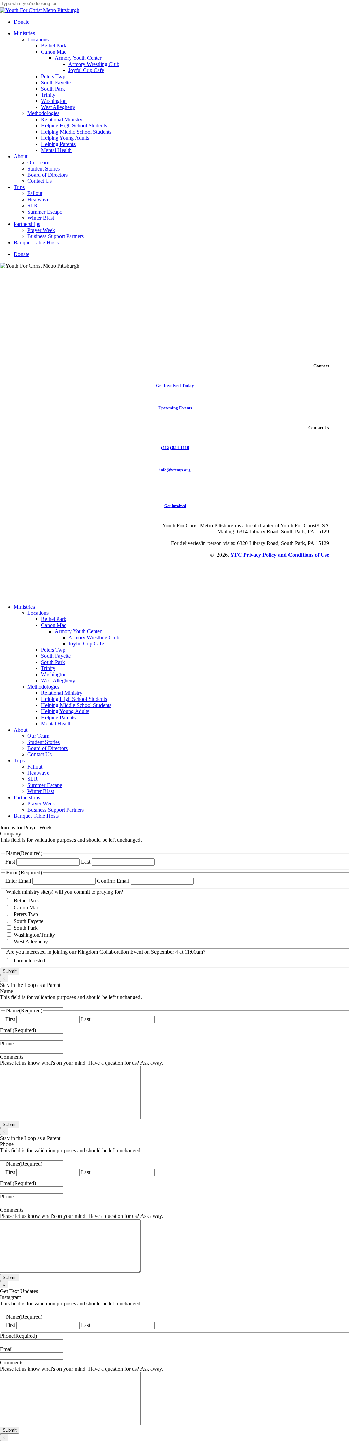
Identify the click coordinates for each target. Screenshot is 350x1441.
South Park (53, 662)
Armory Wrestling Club (93, 637)
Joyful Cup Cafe (86, 644)
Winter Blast (40, 791)
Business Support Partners (55, 810)
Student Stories (43, 742)
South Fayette (56, 656)
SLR (32, 779)
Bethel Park (53, 619)
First (10, 862)
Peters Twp (53, 650)
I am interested (29, 960)
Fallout (34, 767)
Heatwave (38, 773)
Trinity (48, 668)
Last (85, 862)
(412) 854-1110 (175, 447)
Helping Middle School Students (76, 705)
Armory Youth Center (78, 631)
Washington (54, 674)
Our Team (38, 736)
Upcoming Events (175, 407)
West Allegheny (58, 680)
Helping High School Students (74, 699)
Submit (10, 971)
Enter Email (18, 881)
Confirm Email (113, 881)
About (20, 730)
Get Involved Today (175, 385)
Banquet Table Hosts (36, 816)
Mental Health (56, 723)
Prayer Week (41, 803)
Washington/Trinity (34, 935)
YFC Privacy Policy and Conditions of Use (279, 555)
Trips (19, 760)
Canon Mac (53, 625)
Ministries (24, 607)
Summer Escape (44, 785)
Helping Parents (58, 717)
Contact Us (39, 754)
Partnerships (27, 797)
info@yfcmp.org (175, 469)
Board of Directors (47, 748)
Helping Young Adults (65, 711)
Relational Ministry (61, 693)
